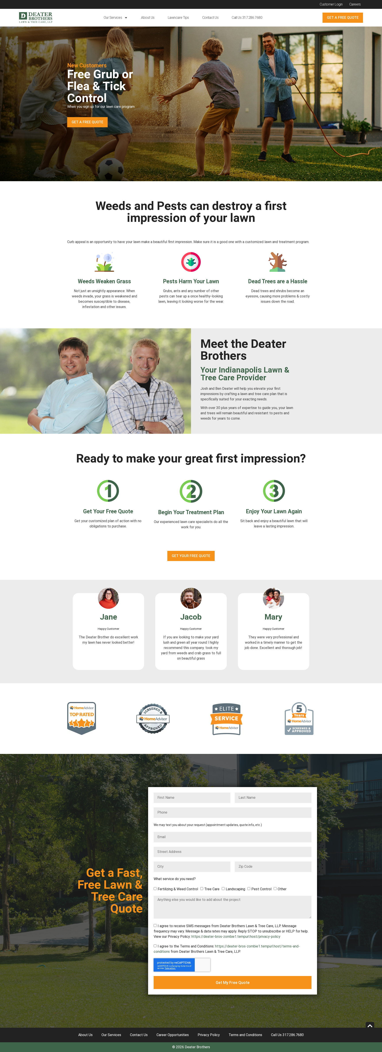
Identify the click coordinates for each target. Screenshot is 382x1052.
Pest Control (261, 889)
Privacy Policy (209, 1035)
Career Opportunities (173, 1035)
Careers (355, 4)
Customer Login (331, 4)
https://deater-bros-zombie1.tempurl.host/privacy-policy (235, 936)
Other (282, 889)
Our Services (113, 17)
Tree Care (212, 889)
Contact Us (210, 17)
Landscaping (235, 889)
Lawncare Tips (178, 17)
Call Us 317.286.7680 (247, 17)
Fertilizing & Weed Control (178, 889)
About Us (147, 17)
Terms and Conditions (245, 1035)
